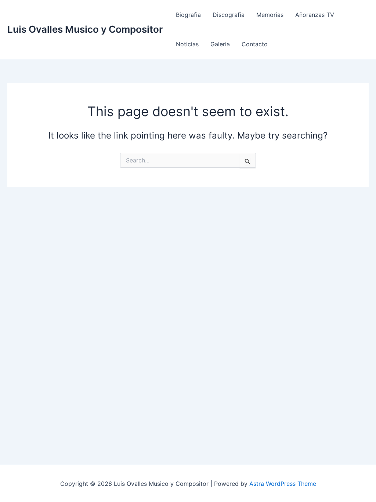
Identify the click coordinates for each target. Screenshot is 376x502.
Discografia (229, 14)
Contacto (255, 44)
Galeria (220, 44)
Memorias (269, 14)
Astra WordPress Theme (282, 483)
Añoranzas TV (314, 14)
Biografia (188, 14)
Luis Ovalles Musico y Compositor (85, 29)
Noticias (187, 44)
